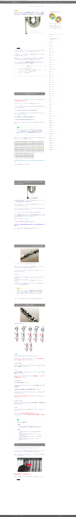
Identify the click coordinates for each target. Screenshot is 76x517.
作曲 (51, 118)
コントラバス (52, 64)
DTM (51, 36)
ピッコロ (51, 100)
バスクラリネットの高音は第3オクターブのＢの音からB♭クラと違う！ (30, 69)
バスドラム (52, 93)
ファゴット (52, 102)
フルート (51, 104)
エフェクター (52, 46)
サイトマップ (60, 2)
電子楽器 (51, 142)
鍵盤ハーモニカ (52, 138)
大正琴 (51, 127)
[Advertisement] (29, 41)
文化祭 (51, 129)
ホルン (51, 109)
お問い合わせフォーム (52, 2)
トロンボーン (52, 84)
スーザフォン (52, 75)
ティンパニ (52, 80)
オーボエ (51, 53)
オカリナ (51, 48)
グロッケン (52, 62)
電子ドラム (52, 140)
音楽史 (51, 147)
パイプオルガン (52, 95)
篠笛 (51, 136)
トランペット (52, 82)
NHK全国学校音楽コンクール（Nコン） (55, 39)
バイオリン (52, 91)
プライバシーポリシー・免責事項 (41, 2)
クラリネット (16, 10)
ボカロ (51, 111)
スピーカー (52, 73)
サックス (51, 66)
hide (31, 66)
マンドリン (52, 113)
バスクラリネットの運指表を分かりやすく (25, 68)
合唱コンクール (52, 122)
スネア (51, 71)
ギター (51, 57)
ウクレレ (51, 44)
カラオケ (51, 55)
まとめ (20, 73)
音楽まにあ (15, 2)
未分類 (51, 131)
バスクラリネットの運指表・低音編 (24, 72)
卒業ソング (52, 120)
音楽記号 (51, 149)
